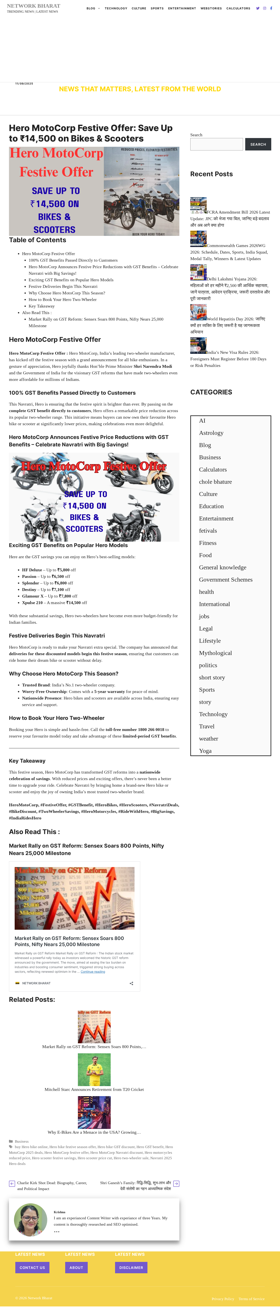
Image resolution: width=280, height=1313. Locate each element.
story (205, 701)
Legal (206, 628)
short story (212, 677)
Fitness (208, 542)
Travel (207, 726)
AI (202, 420)
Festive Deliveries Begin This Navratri (63, 286)
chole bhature (215, 481)
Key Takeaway (42, 306)
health (206, 591)
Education (211, 506)
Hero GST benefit (150, 1147)
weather (208, 738)
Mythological (215, 653)
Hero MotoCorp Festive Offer (48, 253)
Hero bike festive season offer (72, 1147)
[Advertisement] (140, 49)
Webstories (211, 8)
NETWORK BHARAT (33, 6)
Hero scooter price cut (95, 1158)
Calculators (213, 469)
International (214, 604)
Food (205, 555)
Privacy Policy (223, 1299)
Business (22, 1141)
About (76, 1267)
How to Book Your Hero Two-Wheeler (63, 299)
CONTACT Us (32, 1267)
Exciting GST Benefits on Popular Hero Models (71, 279)
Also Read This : (37, 312)
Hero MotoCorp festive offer (66, 1153)
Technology (116, 8)
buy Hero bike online (31, 1147)
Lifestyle (210, 640)
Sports (157, 8)
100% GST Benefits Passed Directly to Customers (73, 260)
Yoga (205, 750)
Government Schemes (226, 579)
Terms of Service (252, 1299)
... (57, 1229)
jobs (204, 616)
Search (196, 134)
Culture (139, 8)
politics (208, 665)
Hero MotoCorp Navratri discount (116, 1153)
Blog (91, 8)
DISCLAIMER (131, 1267)
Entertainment (182, 8)
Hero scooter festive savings (54, 1158)
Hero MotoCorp (29, 437)
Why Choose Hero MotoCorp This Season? (67, 292)
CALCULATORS (238, 8)
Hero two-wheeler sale (131, 1158)
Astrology (211, 432)
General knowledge (222, 567)
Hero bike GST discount (116, 1147)
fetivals (208, 530)
